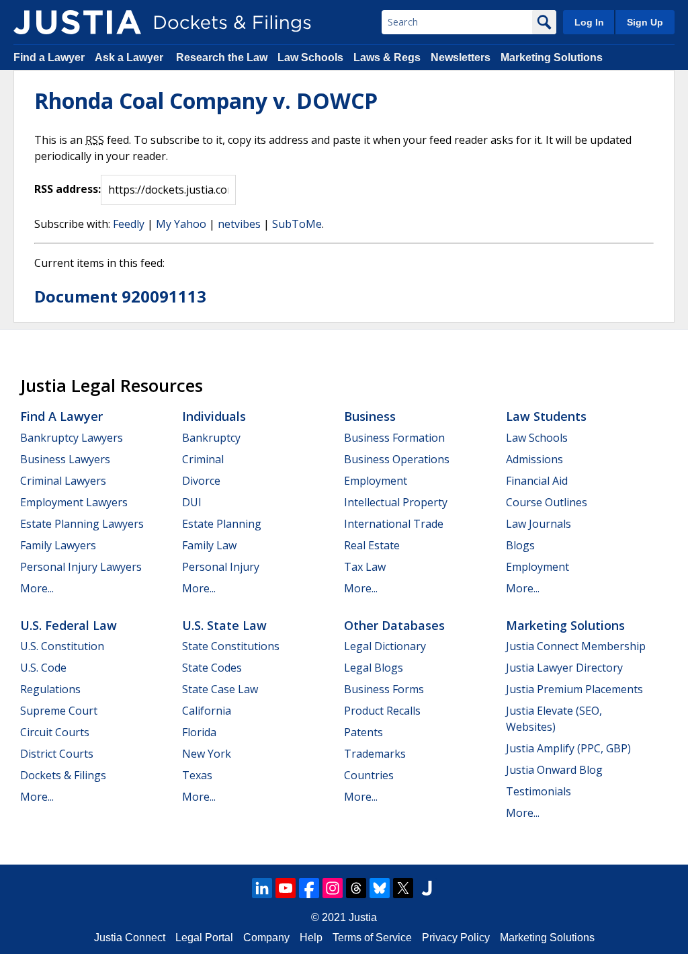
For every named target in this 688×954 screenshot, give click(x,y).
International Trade (393, 523)
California (206, 710)
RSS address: (67, 189)
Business (370, 416)
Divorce (201, 480)
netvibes (239, 223)
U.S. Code (43, 667)
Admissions (534, 459)
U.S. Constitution (62, 646)
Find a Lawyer (49, 57)
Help (311, 937)
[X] (403, 888)
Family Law (209, 545)
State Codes (212, 667)
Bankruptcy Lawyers (71, 437)
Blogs (520, 545)
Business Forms (384, 689)
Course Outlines (546, 502)
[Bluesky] (380, 888)
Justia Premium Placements (574, 689)
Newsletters (460, 57)
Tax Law (365, 566)
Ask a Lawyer (130, 57)
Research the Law (221, 57)
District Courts (56, 753)
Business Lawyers (65, 459)
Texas (197, 775)
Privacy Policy (456, 937)
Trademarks (375, 753)
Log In (589, 22)
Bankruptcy (211, 437)
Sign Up (645, 22)
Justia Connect (129, 937)
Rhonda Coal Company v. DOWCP (206, 100)
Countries (369, 775)
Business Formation (394, 437)
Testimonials (538, 791)
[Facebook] (309, 888)
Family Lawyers (58, 545)
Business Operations (396, 459)
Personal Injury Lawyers (81, 566)
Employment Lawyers (74, 502)
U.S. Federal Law (68, 625)
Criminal (203, 459)
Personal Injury (220, 566)
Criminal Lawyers (63, 480)
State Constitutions (231, 646)
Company (266, 937)
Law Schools (310, 57)
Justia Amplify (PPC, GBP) (568, 748)
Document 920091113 (120, 296)
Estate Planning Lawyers (82, 523)
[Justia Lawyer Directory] (427, 888)
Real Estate (372, 545)
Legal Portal (204, 937)
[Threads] (356, 888)
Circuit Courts (54, 732)
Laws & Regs (387, 57)
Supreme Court (58, 710)
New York (206, 753)
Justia (363, 917)
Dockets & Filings (63, 775)
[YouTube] (285, 888)
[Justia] (77, 22)
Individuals (214, 416)
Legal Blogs (373, 667)
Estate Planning (221, 523)
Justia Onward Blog (554, 769)
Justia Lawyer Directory (564, 667)
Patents (363, 732)
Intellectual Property (395, 502)
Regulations (50, 689)
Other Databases (394, 625)
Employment (375, 480)
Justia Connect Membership (576, 646)
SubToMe (297, 223)
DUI (192, 502)
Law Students (546, 416)
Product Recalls (382, 710)
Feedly (128, 223)
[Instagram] (332, 888)
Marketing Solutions (552, 57)
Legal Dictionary (385, 646)
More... (37, 588)
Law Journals (538, 523)
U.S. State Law (224, 625)
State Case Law (220, 689)
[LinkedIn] (262, 888)
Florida (199, 732)
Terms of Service (372, 937)
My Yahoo (181, 223)
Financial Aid (537, 480)
